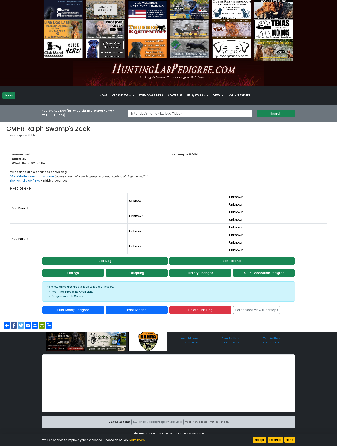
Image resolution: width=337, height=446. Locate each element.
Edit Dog (105, 261)
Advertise (175, 95)
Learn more (137, 440)
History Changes (200, 273)
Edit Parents (232, 261)
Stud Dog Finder (151, 95)
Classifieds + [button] (122, 95)
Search (275, 113)
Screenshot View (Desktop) (256, 310)
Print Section (136, 310)
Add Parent (20, 208)
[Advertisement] (168, 383)
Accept (259, 440)
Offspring (136, 273)
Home (103, 95)
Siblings (73, 273)
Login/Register (239, 95)
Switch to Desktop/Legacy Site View (157, 422)
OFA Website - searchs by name (32, 176)
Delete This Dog (200, 310)
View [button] (217, 95)
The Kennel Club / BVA (25, 181)
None (289, 440)
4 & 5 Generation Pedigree (264, 273)
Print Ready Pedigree (73, 310)
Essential (275, 440)
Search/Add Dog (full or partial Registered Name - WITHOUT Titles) (78, 113)
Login (9, 95)
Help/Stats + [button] (196, 95)
